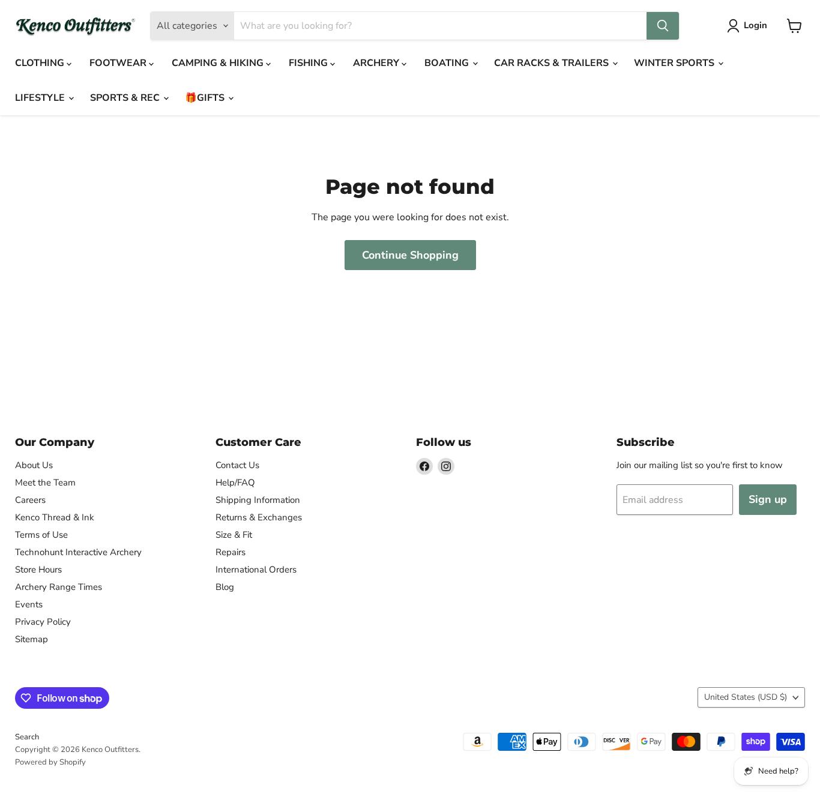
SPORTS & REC (126, 97)
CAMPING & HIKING (219, 63)
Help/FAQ (235, 483)
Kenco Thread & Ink (54, 517)
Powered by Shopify (50, 762)
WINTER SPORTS (675, 63)
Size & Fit (234, 535)
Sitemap (31, 639)
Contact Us (237, 465)
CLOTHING (41, 63)
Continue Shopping (410, 255)
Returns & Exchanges (259, 517)
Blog (225, 587)
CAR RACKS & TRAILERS (552, 63)
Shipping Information (258, 500)
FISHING (309, 63)
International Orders (256, 570)
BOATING (447, 63)
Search (27, 737)
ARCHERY (377, 63)
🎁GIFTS (206, 97)
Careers (30, 500)
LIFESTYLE (41, 97)
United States (745, 697)
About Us (34, 465)
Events (29, 604)
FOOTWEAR (119, 63)
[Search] (663, 26)
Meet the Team (45, 483)
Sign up (768, 499)
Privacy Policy (43, 622)
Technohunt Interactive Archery (78, 552)
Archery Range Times (58, 587)
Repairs (231, 552)
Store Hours (38, 570)
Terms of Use (41, 535)
